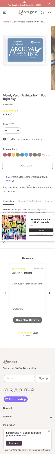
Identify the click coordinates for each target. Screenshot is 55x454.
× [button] (49, 431)
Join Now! (14, 443)
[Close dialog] (53, 214)
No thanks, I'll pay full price (41, 234)
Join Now (41, 230)
